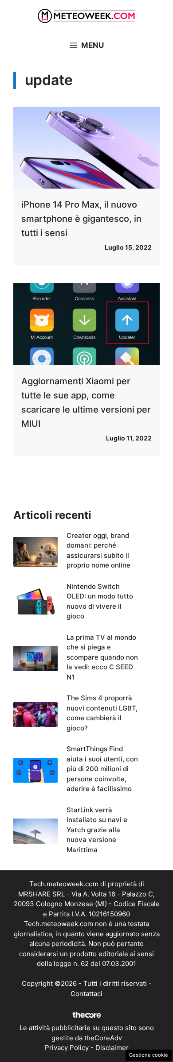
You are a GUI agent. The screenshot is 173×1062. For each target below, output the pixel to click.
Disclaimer (112, 1047)
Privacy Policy (67, 1047)
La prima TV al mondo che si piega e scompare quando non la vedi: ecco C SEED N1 (102, 657)
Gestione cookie (148, 1055)
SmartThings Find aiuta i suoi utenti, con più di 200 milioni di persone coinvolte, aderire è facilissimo (102, 769)
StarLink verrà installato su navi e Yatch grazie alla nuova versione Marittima (97, 830)
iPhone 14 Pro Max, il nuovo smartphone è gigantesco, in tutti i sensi (81, 218)
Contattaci (86, 993)
